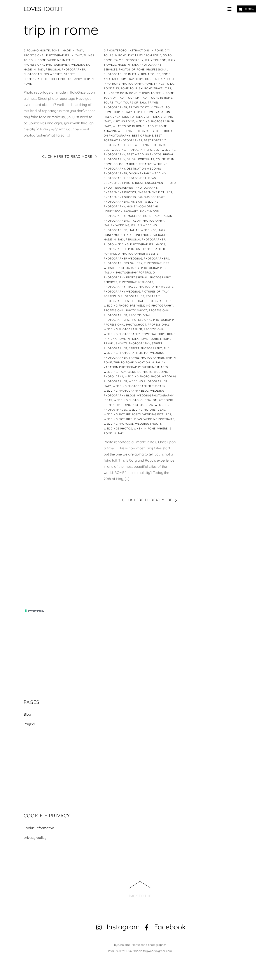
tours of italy (134, 102)
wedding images (155, 367)
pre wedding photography (151, 305)
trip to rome (144, 112)
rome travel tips (157, 88)
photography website (156, 286)
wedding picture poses (122, 414)
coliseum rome (125, 164)
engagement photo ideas (124, 182)
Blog (27, 714)
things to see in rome (156, 93)
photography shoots (136, 282)
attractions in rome (146, 50)
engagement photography (136, 187)
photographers (156, 258)
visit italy (151, 116)
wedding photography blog (126, 390)
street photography (65, 79)
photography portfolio (135, 272)
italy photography (129, 60)
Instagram (122, 926)
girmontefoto (115, 50)
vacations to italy (127, 116)
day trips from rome (144, 55)
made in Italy (34, 69)
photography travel (120, 286)
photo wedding (116, 244)
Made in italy (73, 50)
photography (129, 268)
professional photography (153, 319)
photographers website (43, 74)
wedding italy (115, 371)
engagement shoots (120, 197)
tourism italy (137, 97)
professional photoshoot (125, 324)
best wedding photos (144, 154)
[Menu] (230, 9)
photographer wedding (123, 258)
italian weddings (142, 230)
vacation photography (122, 367)
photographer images (147, 244)
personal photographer (65, 69)
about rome (157, 126)
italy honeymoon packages (146, 234)
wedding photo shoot (143, 376)
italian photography (147, 220)
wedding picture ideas (147, 409)
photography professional (126, 277)
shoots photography (133, 343)
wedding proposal (119, 423)
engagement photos (120, 192)
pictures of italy (155, 291)
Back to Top (140, 896)
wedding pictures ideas (123, 419)
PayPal (29, 724)
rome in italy (155, 79)
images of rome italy (143, 215)
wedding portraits (159, 419)
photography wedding (122, 291)
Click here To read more (67, 156)
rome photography (127, 83)
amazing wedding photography (129, 131)
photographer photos (122, 249)
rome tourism (132, 88)
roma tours (150, 74)
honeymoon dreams (143, 206)
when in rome (145, 428)
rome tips (111, 88)
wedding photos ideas (135, 404)
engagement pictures (155, 192)
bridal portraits (140, 159)
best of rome (142, 135)
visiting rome (123, 121)
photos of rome (132, 69)
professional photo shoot (125, 310)
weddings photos (118, 428)
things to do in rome (121, 93)
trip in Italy (123, 112)
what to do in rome (128, 126)
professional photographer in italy (53, 55)
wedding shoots (148, 423)
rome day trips (132, 79)
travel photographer (146, 357)
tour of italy (114, 97)
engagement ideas (141, 178)
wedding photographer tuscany (139, 386)
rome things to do (160, 83)
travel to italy (141, 107)
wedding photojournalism (136, 400)
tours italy (113, 102)
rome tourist (150, 338)
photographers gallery (123, 263)
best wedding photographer (150, 145)
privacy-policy (35, 837)
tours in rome (160, 97)
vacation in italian (150, 362)
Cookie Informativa (39, 828)
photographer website (140, 253)
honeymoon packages (121, 211)
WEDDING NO (81, 64)
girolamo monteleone (41, 50)
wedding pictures (156, 414)
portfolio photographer (124, 296)
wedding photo (140, 371)
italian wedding (117, 225)
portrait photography (149, 301)
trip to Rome (124, 362)
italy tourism (155, 60)
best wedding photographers (128, 149)
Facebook (169, 926)
